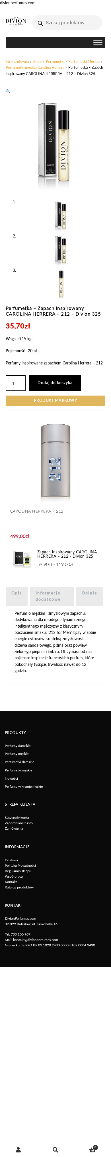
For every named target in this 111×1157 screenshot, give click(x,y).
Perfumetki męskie (18, 770)
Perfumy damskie (17, 745)
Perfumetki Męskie (84, 62)
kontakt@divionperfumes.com (35, 940)
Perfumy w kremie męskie (24, 786)
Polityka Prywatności (20, 865)
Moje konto (18, 1150)
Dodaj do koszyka (55, 383)
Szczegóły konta (17, 817)
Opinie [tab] (89, 593)
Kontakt (11, 882)
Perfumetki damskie (19, 762)
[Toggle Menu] (97, 42)
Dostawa (11, 860)
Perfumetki (55, 62)
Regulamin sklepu (18, 871)
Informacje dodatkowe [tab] (48, 596)
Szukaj (55, 1150)
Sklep (37, 62)
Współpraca (14, 876)
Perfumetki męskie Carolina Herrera (35, 68)
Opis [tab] (16, 593)
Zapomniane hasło (19, 823)
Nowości (11, 778)
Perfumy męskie (16, 753)
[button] (8, 92)
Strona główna (17, 62)
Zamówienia (14, 828)
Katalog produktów (19, 887)
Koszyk (85, 1146)
